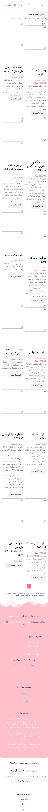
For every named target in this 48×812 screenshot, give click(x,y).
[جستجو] (38, 4)
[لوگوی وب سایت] (24, 5)
